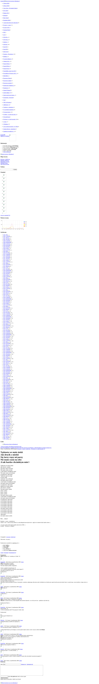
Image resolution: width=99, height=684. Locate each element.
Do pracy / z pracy (7, 25)
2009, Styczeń (6, 401)
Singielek (4, 163)
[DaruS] (4, 186)
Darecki (2, 649)
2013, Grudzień (6, 313)
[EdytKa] (4, 203)
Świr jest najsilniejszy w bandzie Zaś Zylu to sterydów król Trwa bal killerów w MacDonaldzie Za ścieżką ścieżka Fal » (26, 447)
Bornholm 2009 (6, 20)
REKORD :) (6, 75)
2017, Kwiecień (6, 264)
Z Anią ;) (5, 121)
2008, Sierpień (6, 409)
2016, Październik (7, 270)
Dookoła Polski (6, 30)
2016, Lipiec (6, 275)
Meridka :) (5, 56)
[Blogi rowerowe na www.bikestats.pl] (9, 682)
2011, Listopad (6, 350)
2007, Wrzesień (6, 425)
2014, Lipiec (6, 303)
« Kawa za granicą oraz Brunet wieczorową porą (11, 446)
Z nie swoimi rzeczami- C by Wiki (10, 126)
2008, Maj (5, 413)
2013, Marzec (6, 327)
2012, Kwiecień (6, 343)
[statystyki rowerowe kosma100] (7, 154)
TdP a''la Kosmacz (7, 102)
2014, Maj (5, 306)
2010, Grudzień (6, 367)
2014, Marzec (6, 309)
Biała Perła (5, 161)
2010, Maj (5, 377)
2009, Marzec (6, 398)
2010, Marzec (6, 380)
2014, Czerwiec (6, 304)
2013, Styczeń (6, 330)
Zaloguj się (23, 664)
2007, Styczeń (6, 437)
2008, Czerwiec (6, 412)
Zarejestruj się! (30, 664)
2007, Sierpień (6, 426)
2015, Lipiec (6, 286)
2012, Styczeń (6, 348)
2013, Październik (7, 316)
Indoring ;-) (5, 42)
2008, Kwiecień (6, 414)
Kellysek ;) (5, 159)
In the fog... (5, 37)
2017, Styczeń (6, 269)
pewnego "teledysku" (11, 537)
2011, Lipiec (6, 356)
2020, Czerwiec (6, 243)
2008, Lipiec (6, 410)
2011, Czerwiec (6, 358)
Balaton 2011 (6, 13)
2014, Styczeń (6, 312)
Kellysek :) (5, 44)
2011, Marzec (6, 362)
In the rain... (5, 39)
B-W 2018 (5, 10)
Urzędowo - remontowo (8, 107)
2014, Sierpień (6, 301)
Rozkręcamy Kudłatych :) (8, 85)
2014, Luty (5, 310)
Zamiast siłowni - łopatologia (9, 129)
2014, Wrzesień (6, 300)
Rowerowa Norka (7, 78)
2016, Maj (5, 278)
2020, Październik (7, 242)
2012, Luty (5, 346)
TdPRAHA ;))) (6, 104)
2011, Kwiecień (6, 361)
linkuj (22, 562)
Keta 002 (5, 49)
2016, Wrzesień (6, 272)
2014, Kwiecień (6, 307)
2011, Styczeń (6, 365)
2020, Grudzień (6, 240)
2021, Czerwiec (6, 236)
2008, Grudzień (6, 403)
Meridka (5, 160)
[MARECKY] (4, 176)
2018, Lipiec (6, 248)
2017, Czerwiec (6, 261)
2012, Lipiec (6, 339)
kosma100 (3, 1)
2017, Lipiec (6, 260)
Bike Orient (5, 17)
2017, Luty (5, 267)
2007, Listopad (6, 422)
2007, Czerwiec (6, 429)
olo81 (2, 586)
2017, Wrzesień (6, 257)
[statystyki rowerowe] (12, 1)
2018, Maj (5, 251)
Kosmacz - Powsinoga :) (8, 54)
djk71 (2, 598)
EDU (4, 32)
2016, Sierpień (6, 273)
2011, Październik (7, 352)
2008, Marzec (6, 416)
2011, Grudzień (6, 349)
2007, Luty (5, 435)
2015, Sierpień (6, 285)
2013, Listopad (6, 315)
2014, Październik (7, 298)
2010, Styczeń (6, 383)
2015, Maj (5, 290)
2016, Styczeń (6, 284)
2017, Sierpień (6, 258)
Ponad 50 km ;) (6, 68)
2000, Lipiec (6, 438)
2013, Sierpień (6, 319)
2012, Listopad (6, 333)
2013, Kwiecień (6, 325)
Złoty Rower (5, 164)
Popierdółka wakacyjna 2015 (9, 71)
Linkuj (2, 552)
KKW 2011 (5, 51)
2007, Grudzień (6, 420)
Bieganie (5, 15)
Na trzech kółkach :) (7, 59)
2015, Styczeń (6, 295)
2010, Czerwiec (6, 376)
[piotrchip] (4, 199)
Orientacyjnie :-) (6, 61)
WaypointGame (6, 116)
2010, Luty (5, 382)
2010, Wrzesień (6, 371)
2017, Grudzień (6, 254)
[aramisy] (4, 190)
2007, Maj (5, 431)
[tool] (4, 213)
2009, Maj (5, 395)
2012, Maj (5, 342)
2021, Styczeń (6, 239)
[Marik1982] (4, 209)
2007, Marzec (6, 434)
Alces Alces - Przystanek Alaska (10, 8)
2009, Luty (5, 400)
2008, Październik (7, 406)
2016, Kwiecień (6, 279)
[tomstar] (4, 183)
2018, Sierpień (6, 246)
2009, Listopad (6, 386)
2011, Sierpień (6, 355)
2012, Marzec (6, 345)
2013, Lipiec (6, 321)
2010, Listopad (6, 368)
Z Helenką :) (6, 124)
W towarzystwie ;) (7, 112)
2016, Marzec (6, 281)
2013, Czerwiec (6, 322)
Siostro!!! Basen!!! (7, 90)
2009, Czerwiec (6, 394)
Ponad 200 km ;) (6, 66)
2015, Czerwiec (6, 288)
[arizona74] (4, 193)
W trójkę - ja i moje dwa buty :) (10, 114)
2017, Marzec (6, 266)
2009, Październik (7, 388)
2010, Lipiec (6, 374)
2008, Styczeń (6, 419)
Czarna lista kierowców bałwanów (10, 22)
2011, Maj (5, 359)
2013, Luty (5, 328)
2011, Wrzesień (6, 354)
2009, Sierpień (6, 391)
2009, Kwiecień (6, 397)
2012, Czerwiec (6, 340)
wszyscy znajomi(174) (5, 215)
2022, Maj (5, 234)
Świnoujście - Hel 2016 (8, 97)
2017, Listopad (6, 255)
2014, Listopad (6, 297)
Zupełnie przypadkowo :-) (8, 131)
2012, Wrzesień (6, 336)
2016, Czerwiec (6, 276)
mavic (2, 660)
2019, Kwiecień (6, 245)
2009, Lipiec (6, 392)
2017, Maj (5, 263)
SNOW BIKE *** (7, 92)
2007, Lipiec (6, 428)
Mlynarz (2, 620)
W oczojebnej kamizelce (8, 109)
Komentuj (6, 552)
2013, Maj (5, 324)
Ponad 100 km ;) (6, 63)
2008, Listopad (6, 404)
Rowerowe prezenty (7, 83)
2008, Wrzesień (6, 407)
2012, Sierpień (6, 337)
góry (4, 34)
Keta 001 (5, 46)
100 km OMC (6, 3)
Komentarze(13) (12, 552)
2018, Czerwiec (6, 249)
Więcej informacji (7, 151)
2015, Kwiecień (6, 291)
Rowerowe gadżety (7, 80)
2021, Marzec (6, 237)
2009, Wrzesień (6, 389)
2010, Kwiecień (6, 379)
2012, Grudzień (6, 331)
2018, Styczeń (6, 252)
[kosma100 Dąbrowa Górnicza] (12, 140)
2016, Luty (5, 282)
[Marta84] (4, 180)
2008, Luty (5, 418)
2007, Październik (7, 423)
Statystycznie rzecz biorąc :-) (9, 95)
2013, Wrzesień (6, 318)
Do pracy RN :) (6, 27)
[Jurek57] (4, 206)
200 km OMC (6, 5)
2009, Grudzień (6, 385)
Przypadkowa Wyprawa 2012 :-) (10, 73)
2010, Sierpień (6, 373)
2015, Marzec (6, 292)
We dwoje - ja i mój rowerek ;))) (10, 119)
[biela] (4, 196)
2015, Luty (5, 294)
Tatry (4, 100)
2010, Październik (7, 370)
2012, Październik (7, 334)
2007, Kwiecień (6, 432)
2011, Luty (5, 364)
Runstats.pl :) (6, 87)
